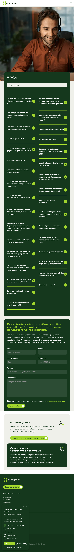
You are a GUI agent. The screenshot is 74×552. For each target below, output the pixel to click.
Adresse (10, 368)
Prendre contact (14, 406)
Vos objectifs (11, 378)
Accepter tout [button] (9, 543)
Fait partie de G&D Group (37, 544)
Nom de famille (12, 358)
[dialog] (15, 527)
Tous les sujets (14, 85)
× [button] (26, 506)
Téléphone (42, 358)
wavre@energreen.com (11, 493)
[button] (15, 547)
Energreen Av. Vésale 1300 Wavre (7, 499)
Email (9, 348)
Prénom (41, 348)
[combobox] (37, 372)
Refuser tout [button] (21, 543)
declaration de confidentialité (56, 401)
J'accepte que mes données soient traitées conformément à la (37, 401)
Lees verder (19, 521)
